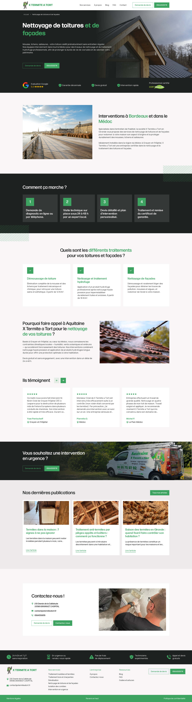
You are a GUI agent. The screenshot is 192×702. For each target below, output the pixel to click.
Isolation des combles (57, 686)
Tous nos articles (159, 492)
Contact (123, 5)
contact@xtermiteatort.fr (20, 685)
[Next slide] (63, 380)
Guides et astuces (126, 680)
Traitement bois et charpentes (60, 677)
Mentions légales (14, 699)
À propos (98, 5)
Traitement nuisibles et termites (61, 674)
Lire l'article (31, 550)
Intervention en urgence (58, 690)
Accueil (26, 14)
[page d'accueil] (38, 5)
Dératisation (53, 680)
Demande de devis (143, 5)
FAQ (114, 5)
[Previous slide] (56, 380)
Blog (107, 5)
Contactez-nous (62, 623)
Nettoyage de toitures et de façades (63, 683)
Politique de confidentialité (174, 699)
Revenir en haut (92, 699)
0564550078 (161, 5)
